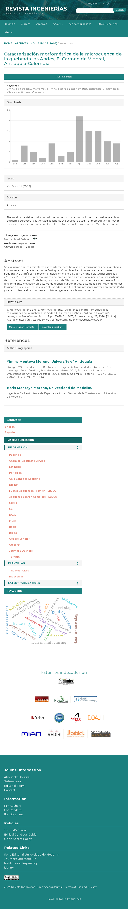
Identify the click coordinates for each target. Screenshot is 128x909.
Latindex (15, 466)
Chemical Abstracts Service (27, 460)
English (10, 426)
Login (106, 3)
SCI (11, 508)
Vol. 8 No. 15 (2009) (44, 43)
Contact (10, 790)
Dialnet (14, 484)
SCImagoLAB (72, 899)
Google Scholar (19, 538)
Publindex (15, 454)
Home (8, 43)
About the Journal (17, 777)
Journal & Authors (21, 550)
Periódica (15, 472)
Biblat (13, 532)
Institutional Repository (21, 863)
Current (25, 23)
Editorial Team (14, 785)
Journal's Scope (15, 830)
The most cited (19, 570)
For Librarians (13, 814)
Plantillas (16, 563)
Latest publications (24, 582)
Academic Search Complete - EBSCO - (34, 496)
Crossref (14, 544)
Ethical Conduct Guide (20, 834)
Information (18, 447)
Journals (10, 23)
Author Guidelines (80, 23)
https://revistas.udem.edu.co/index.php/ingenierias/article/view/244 (61, 319)
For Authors (12, 805)
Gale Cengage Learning (24, 478)
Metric (9, 32)
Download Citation (52, 327)
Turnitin (14, 556)
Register (92, 3)
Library (9, 867)
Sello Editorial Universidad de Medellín (31, 854)
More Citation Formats (22, 327)
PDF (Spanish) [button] (64, 76)
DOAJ (12, 514)
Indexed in (16, 576)
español (10, 432)
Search (120, 9)
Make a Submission (21, 440)
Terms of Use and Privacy (81, 887)
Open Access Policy (18, 839)
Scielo (13, 502)
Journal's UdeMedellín (20, 859)
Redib (13, 526)
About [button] (57, 23)
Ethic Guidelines (107, 23)
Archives (41, 23)
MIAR (12, 520)
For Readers (12, 810)
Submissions (12, 781)
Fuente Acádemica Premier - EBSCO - (33, 490)
